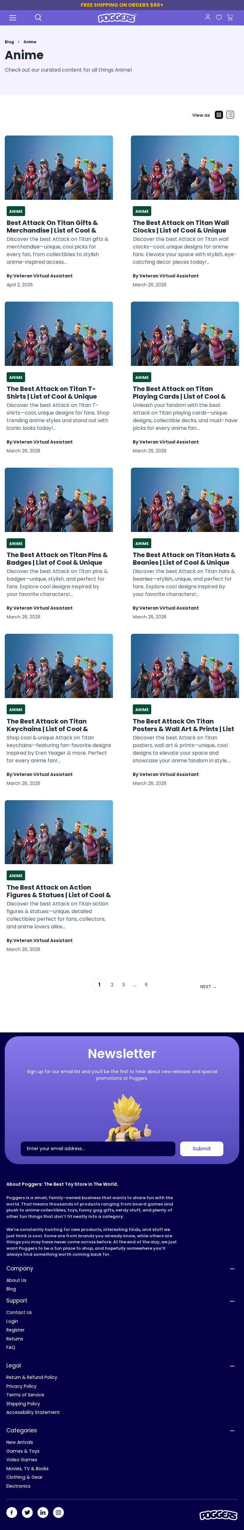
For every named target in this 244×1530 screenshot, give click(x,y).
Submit (202, 1148)
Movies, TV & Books (27, 1468)
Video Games (21, 1460)
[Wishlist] (218, 17)
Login (12, 1321)
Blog (9, 42)
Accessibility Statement (33, 1412)
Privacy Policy (21, 1386)
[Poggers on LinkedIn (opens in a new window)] (42, 1513)
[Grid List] (230, 115)
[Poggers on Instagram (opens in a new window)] (58, 1513)
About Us (16, 1280)
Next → (208, 986)
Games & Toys (22, 1451)
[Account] (207, 17)
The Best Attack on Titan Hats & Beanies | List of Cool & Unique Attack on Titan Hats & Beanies (184, 558)
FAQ (10, 1347)
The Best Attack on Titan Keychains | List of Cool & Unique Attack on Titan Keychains (47, 725)
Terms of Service (25, 1395)
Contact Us (19, 1312)
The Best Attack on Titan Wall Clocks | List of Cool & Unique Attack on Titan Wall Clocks (181, 226)
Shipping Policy (23, 1404)
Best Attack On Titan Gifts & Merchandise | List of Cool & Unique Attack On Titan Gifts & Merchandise (56, 226)
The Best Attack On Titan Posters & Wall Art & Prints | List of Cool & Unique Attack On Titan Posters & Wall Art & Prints (185, 725)
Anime (16, 211)
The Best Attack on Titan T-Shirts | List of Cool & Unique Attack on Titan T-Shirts (52, 392)
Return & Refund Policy (31, 1377)
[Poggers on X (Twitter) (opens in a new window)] (27, 1513)
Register (15, 1330)
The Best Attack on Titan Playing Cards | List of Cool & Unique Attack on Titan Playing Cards (183, 392)
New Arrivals (19, 1442)
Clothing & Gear (24, 1477)
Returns (14, 1339)
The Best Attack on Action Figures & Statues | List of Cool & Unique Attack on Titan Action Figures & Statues (59, 891)
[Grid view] (219, 115)
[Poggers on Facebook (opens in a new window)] (11, 1513)
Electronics (18, 1486)
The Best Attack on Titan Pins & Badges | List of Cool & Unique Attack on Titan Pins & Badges (57, 558)
